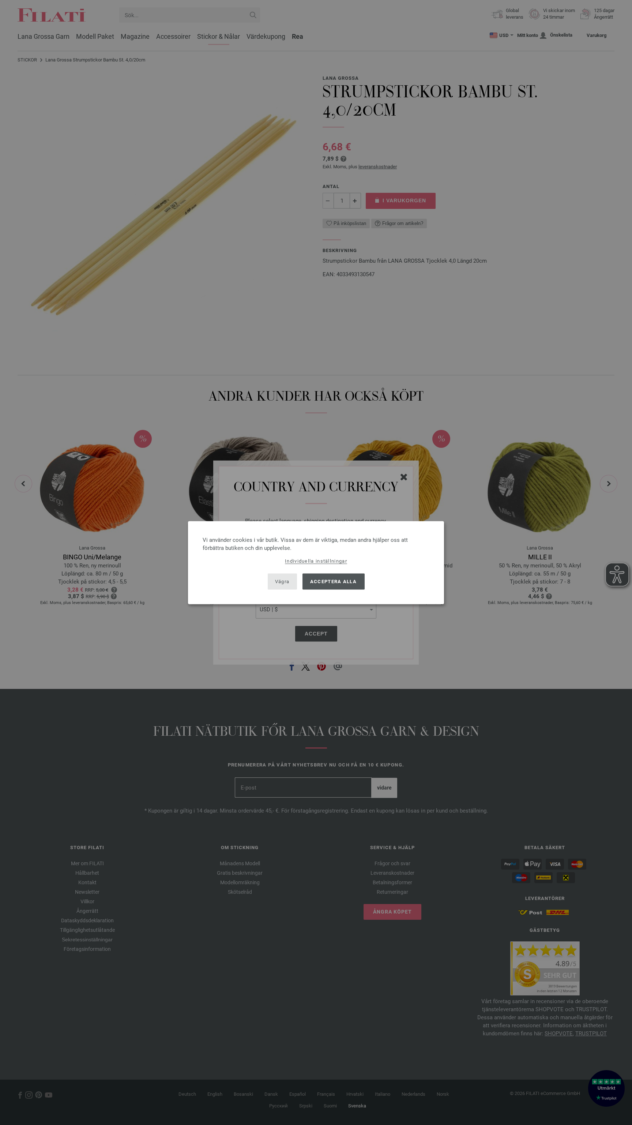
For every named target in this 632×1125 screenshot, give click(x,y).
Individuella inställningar (316, 560)
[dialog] (316, 562)
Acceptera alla (333, 581)
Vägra (282, 581)
